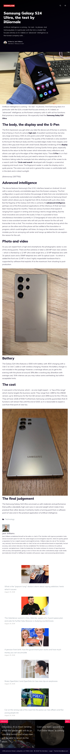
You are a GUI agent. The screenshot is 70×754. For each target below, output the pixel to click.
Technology (9, 519)
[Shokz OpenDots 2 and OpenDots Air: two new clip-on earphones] (35, 676)
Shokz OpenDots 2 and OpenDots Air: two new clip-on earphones (31, 681)
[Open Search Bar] (60, 5)
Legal (50, 751)
